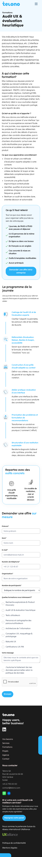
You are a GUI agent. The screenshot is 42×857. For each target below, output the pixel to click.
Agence (5, 755)
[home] (11, 3)
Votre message (8, 653)
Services (5, 743)
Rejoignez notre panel (14, 818)
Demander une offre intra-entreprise (21, 271)
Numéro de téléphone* (11, 562)
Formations (7, 13)
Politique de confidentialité (14, 843)
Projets (5, 751)
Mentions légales (9, 848)
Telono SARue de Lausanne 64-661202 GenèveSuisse (12, 775)
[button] (36, 3)
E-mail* (5, 550)
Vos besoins (7, 739)
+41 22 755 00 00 (9, 784)
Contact (5, 759)
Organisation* (7, 574)
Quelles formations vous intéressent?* (17, 597)
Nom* (4, 538)
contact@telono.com (11, 788)
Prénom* (5, 526)
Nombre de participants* (11, 586)
